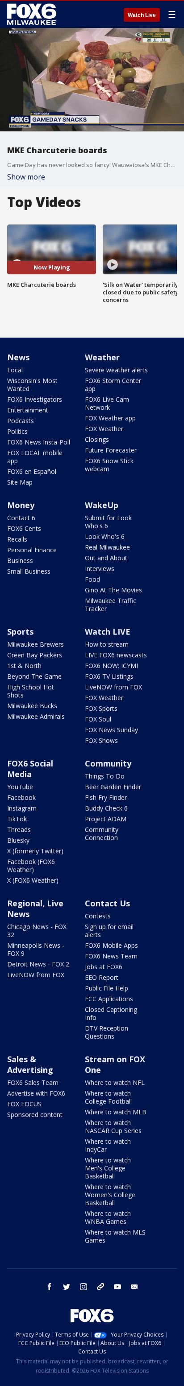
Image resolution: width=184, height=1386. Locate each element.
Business (20, 560)
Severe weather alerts (116, 370)
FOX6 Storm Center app (113, 384)
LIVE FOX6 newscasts (116, 655)
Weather (102, 357)
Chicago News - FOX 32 (37, 930)
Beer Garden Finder (113, 787)
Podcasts (20, 420)
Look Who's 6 (105, 536)
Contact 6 (21, 518)
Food (92, 579)
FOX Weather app (110, 418)
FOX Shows (101, 740)
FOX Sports (101, 708)
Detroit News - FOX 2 (38, 964)
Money (20, 505)
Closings (97, 439)
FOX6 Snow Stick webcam (109, 465)
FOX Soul (98, 719)
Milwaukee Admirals (36, 716)
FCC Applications (109, 999)
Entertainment (27, 410)
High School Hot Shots (30, 691)
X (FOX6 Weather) (33, 880)
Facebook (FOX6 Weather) (31, 865)
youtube (117, 1287)
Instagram (22, 808)
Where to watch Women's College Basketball (110, 1194)
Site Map (20, 482)
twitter (66, 1287)
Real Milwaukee (107, 547)
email (134, 1287)
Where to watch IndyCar (108, 1145)
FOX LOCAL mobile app (35, 456)
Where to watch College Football (108, 1097)
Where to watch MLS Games (115, 1236)
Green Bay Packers (34, 655)
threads (100, 1287)
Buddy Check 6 (106, 808)
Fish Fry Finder (106, 797)
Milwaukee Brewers (35, 644)
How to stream (107, 644)
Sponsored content (35, 1114)
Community (108, 763)
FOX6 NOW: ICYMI (111, 665)
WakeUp (101, 505)
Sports (20, 631)
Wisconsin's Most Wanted (32, 384)
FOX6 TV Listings (109, 676)
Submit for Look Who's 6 (108, 522)
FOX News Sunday (111, 730)
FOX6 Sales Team (33, 1082)
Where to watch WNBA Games (108, 1217)
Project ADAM (105, 819)
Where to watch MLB (115, 1112)
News (18, 357)
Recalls (17, 539)
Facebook (21, 797)
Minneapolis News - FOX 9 (35, 949)
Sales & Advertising (30, 1064)
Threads (19, 829)
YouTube (20, 787)
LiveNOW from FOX (113, 687)
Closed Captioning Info (111, 1013)
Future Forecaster (111, 450)
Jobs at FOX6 (103, 966)
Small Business (28, 571)
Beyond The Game (34, 676)
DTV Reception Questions (106, 1032)
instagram (83, 1287)
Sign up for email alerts (109, 930)
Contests (98, 916)
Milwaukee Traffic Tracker (110, 604)
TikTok (17, 819)
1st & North (24, 665)
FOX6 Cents (24, 528)
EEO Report (101, 977)
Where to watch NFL (115, 1082)
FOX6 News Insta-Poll (38, 442)
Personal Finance (32, 550)
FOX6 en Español (31, 471)
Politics (17, 431)
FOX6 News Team (111, 956)
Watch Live (142, 15)
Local (15, 370)
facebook (49, 1287)
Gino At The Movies (113, 590)
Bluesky (18, 840)
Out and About (106, 558)
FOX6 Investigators (34, 399)
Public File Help (106, 988)
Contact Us (107, 903)
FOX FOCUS (24, 1104)
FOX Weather (104, 428)
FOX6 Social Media (30, 768)
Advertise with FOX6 (36, 1093)
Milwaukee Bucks (32, 705)
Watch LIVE (107, 631)
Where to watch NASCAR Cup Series (113, 1126)
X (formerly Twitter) (35, 851)
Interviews (99, 568)
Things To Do (105, 776)
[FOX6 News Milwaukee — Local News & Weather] (33, 14)
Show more (26, 177)
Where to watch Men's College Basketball (108, 1168)
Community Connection (101, 833)
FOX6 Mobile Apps (111, 945)
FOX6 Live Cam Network (107, 403)
